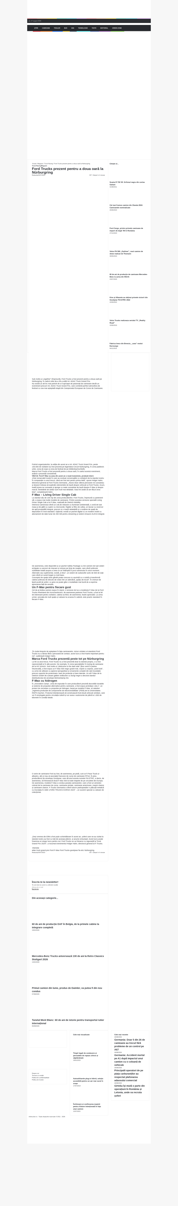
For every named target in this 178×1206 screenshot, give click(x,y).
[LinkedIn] (32, 854)
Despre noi (35, 1073)
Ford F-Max (54, 850)
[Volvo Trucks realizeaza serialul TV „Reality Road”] (121, 318)
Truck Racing (48, 163)
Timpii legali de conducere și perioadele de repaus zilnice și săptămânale (85, 1055)
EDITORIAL (104, 28)
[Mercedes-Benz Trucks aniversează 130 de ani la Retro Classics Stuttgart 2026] (52, 953)
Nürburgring (89, 850)
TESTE (94, 28)
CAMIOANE (46, 28)
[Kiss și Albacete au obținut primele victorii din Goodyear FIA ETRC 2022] (121, 295)
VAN (72, 28)
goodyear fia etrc (77, 850)
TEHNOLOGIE (83, 28)
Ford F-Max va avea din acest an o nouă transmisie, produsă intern (66, 476)
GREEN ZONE (117, 28)
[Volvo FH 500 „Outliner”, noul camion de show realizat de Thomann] (121, 249)
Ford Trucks (65, 850)
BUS (65, 28)
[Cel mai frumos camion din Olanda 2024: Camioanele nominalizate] (121, 203)
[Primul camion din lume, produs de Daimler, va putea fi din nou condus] (52, 985)
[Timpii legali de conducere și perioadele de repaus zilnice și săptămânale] (84, 1051)
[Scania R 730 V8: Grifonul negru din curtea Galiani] (121, 180)
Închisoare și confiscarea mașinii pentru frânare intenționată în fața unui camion (87, 1106)
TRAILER (57, 28)
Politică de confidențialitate (40, 1077)
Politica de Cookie (38, 1080)
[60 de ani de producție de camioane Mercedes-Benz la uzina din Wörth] (121, 272)
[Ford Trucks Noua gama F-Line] (89, 9)
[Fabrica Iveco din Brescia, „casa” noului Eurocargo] (121, 341)
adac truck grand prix (40, 850)
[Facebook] (27, 1140)
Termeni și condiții (38, 1075)
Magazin (40, 163)
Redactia (35, 175)
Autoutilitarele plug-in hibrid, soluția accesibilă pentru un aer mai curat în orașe (88, 1081)
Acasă (34, 163)
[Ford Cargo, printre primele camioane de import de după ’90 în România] (121, 226)
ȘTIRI (36, 28)
